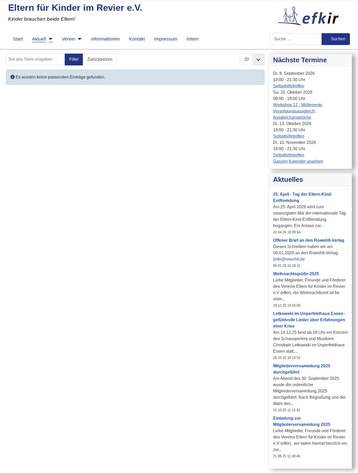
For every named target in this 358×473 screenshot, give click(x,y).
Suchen (338, 39)
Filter (74, 59)
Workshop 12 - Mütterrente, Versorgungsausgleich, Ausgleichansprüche (298, 111)
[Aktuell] (49, 39)
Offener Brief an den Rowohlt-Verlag (308, 240)
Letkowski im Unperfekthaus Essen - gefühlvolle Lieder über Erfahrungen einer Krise (309, 319)
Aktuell (39, 39)
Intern (193, 39)
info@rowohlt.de (289, 259)
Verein (68, 39)
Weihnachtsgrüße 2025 (296, 274)
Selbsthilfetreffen (288, 86)
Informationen (105, 39)
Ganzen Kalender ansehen (298, 161)
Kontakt (137, 39)
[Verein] (78, 39)
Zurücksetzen (99, 59)
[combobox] (295, 39)
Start (18, 39)
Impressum (165, 39)
